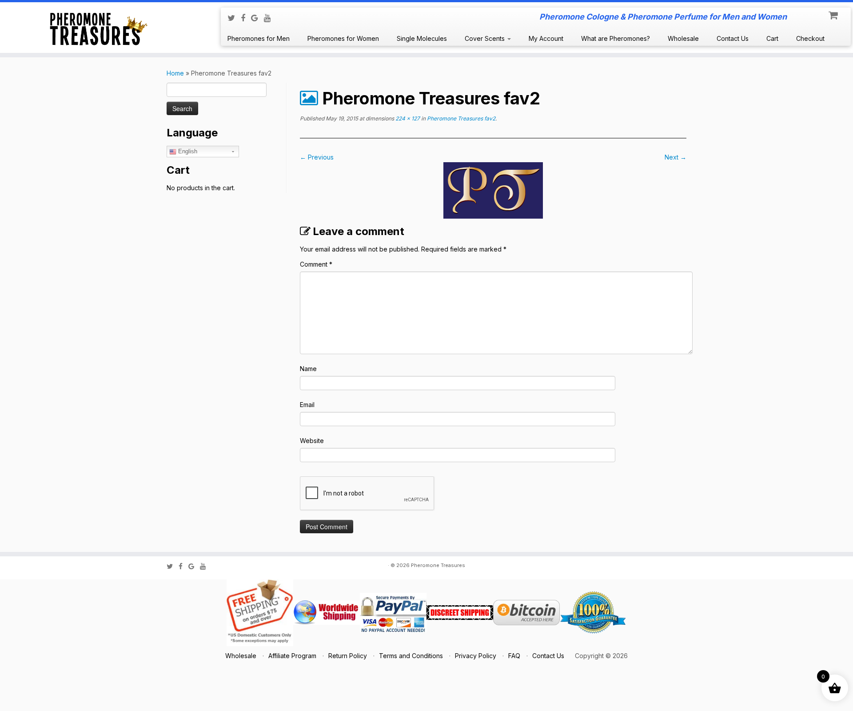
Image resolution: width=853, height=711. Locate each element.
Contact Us (733, 38)
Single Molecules (422, 38)
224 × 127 (407, 118)
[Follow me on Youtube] (270, 18)
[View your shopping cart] (834, 13)
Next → (675, 157)
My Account (546, 38)
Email (307, 404)
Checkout (810, 38)
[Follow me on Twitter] (234, 18)
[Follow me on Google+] (257, 18)
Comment (316, 264)
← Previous (317, 157)
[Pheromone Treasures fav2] (493, 189)
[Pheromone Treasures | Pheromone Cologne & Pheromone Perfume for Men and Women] (98, 27)
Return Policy (347, 655)
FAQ (514, 655)
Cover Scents (485, 38)
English (186, 151)
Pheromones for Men (258, 38)
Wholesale (683, 38)
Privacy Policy (475, 655)
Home (175, 73)
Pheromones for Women (343, 38)
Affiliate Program (292, 655)
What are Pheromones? (615, 38)
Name (308, 368)
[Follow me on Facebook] (246, 18)
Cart (772, 38)
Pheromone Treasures (438, 565)
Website (312, 440)
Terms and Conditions (411, 655)
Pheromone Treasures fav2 (460, 118)
